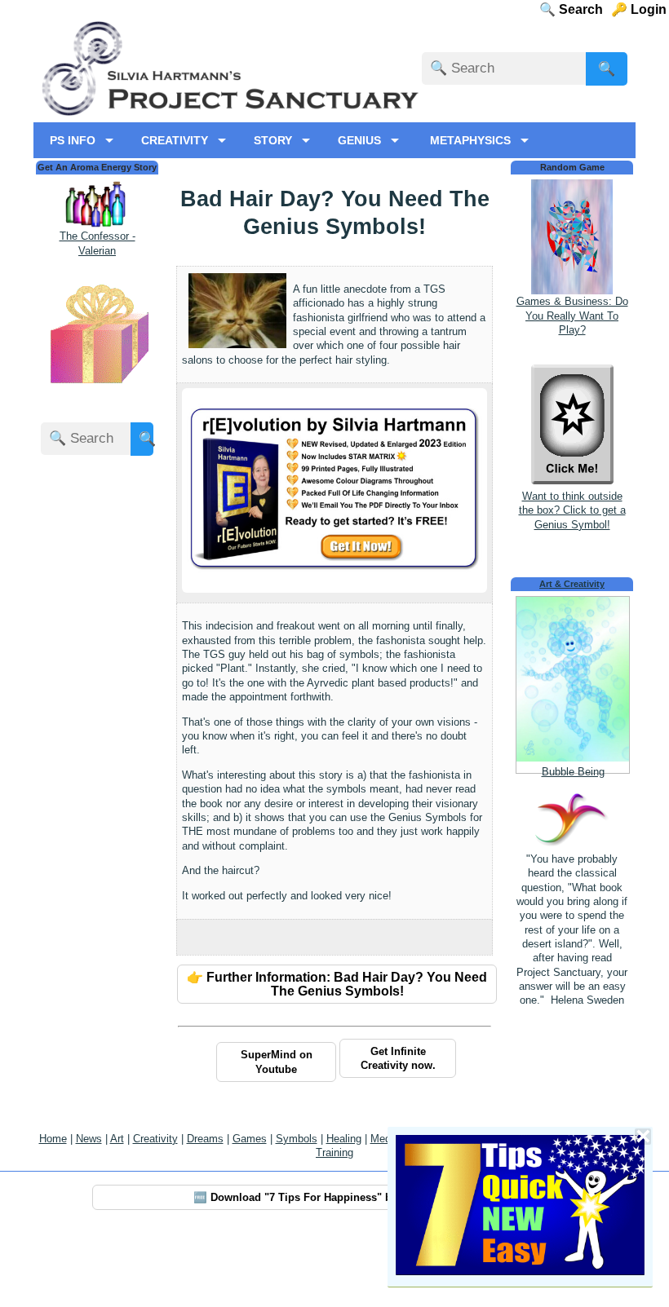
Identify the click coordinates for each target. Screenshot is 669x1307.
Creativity (155, 1139)
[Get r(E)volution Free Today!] (334, 569)
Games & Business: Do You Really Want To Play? (572, 315)
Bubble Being (573, 772)
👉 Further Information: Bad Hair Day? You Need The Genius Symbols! (337, 984)
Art (117, 1139)
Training (334, 1152)
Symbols (296, 1139)
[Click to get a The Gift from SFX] (97, 387)
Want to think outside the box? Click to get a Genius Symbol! (572, 510)
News (89, 1139)
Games (250, 1139)
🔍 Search (586, 9)
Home (53, 1139)
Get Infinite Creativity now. (398, 1058)
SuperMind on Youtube (276, 1062)
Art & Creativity (572, 584)
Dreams (205, 1139)
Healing (343, 1139)
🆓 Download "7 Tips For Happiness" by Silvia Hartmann (337, 1197)
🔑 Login (643, 9)
